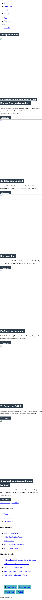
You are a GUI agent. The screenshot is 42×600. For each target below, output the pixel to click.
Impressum (8, 518)
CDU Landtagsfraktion (12, 533)
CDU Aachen (9, 541)
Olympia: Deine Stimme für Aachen (17, 571)
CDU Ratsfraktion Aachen (13, 537)
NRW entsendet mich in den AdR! (16, 564)
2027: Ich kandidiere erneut (14, 567)
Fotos (6, 514)
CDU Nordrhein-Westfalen (14, 545)
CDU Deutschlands (11, 548)
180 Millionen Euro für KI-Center (16, 575)
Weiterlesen (5, 118)
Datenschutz (8, 522)
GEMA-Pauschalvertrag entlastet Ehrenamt (20, 560)
